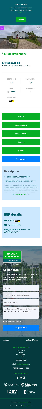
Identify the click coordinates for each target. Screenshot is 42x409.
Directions (22, 133)
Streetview (22, 125)
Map (22, 116)
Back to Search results (15, 54)
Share (22, 142)
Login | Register (33, 340)
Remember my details (13, 321)
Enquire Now (21, 328)
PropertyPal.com (27, 405)
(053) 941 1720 (19, 279)
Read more (21, 13)
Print (22, 151)
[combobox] (7, 295)
